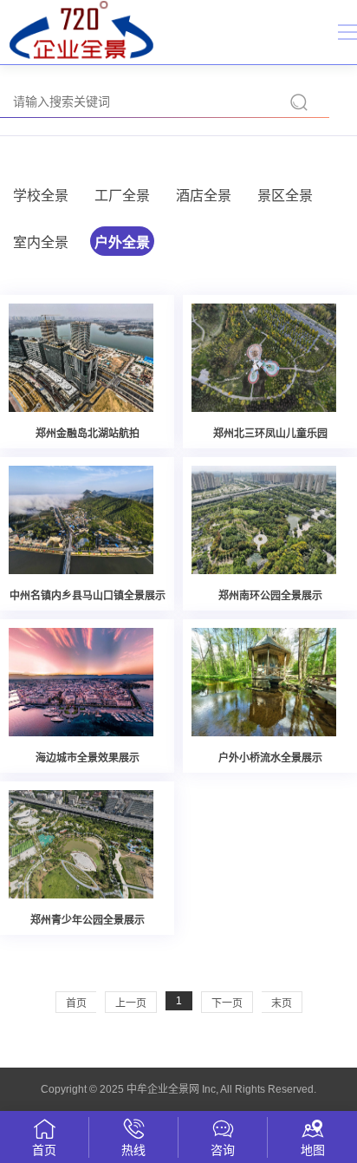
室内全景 (40, 242)
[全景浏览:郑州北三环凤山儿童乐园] (263, 356)
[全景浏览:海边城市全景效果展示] (81, 680)
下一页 (227, 1003)
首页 (76, 1003)
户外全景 (122, 242)
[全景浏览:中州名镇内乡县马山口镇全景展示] (81, 518)
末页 (281, 1003)
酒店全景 (203, 195)
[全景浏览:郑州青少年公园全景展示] (81, 843)
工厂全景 (122, 195)
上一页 (130, 1003)
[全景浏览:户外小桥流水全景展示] (263, 680)
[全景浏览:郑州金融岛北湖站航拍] (81, 356)
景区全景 (285, 195)
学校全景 (40, 195)
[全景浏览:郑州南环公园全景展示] (263, 518)
